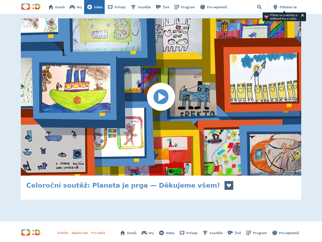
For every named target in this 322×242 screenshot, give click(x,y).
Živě (166, 7)
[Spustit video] (161, 97)
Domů (60, 7)
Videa (98, 7)
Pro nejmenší (217, 7)
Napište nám (80, 233)
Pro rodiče (98, 233)
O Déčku (62, 233)
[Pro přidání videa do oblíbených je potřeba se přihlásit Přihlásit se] (229, 185)
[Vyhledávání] (259, 7)
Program (188, 7)
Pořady (120, 7)
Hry (79, 7)
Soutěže (144, 7)
